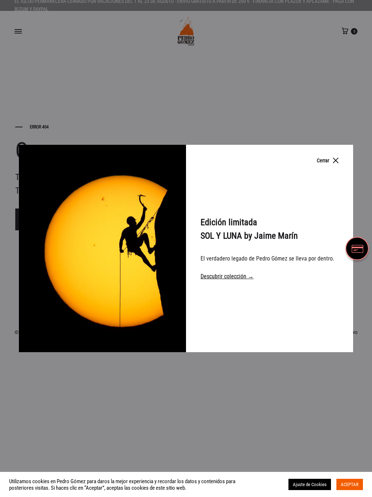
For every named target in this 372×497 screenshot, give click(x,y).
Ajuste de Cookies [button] (310, 484)
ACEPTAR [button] (350, 484)
